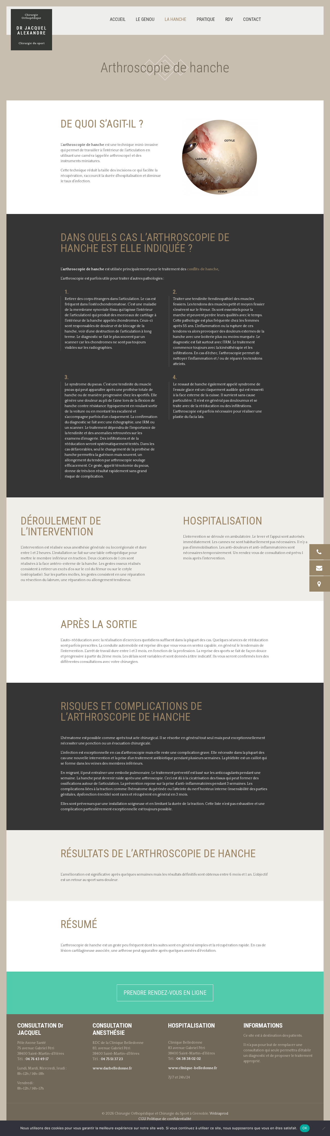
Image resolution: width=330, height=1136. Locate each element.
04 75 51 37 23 (112, 1059)
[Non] (323, 1128)
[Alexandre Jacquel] (31, 29)
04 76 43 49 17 (37, 1059)
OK (304, 1128)
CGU (142, 1119)
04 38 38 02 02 (188, 1059)
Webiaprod (219, 1113)
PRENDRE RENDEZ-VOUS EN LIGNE (165, 992)
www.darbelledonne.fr (112, 1068)
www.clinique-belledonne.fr (192, 1068)
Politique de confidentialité (169, 1119)
